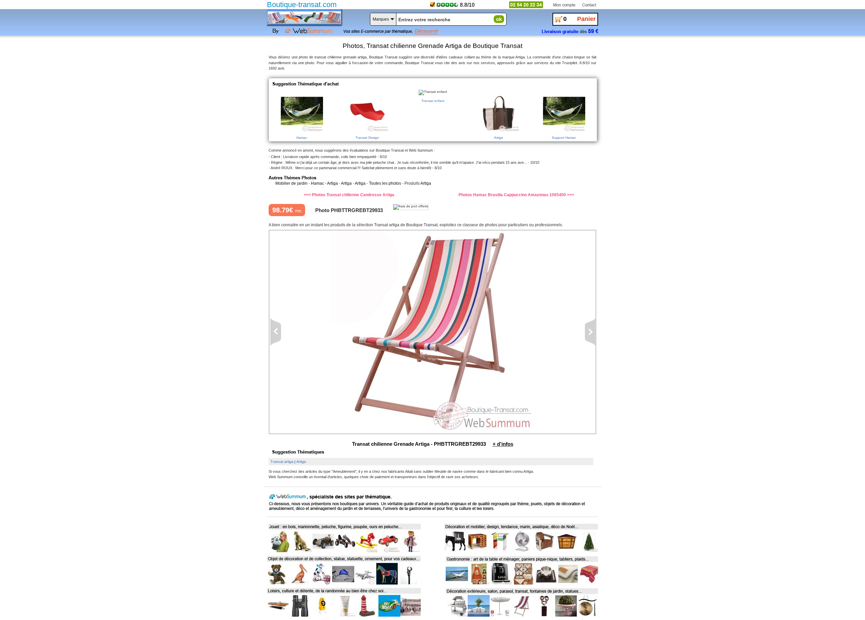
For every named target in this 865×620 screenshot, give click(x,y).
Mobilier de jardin (291, 183)
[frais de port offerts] (410, 207)
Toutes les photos (385, 183)
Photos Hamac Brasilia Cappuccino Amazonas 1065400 (512, 194)
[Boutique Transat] (304, 17)
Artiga (332, 183)
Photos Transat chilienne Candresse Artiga (353, 194)
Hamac (317, 183)
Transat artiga (281, 462)
